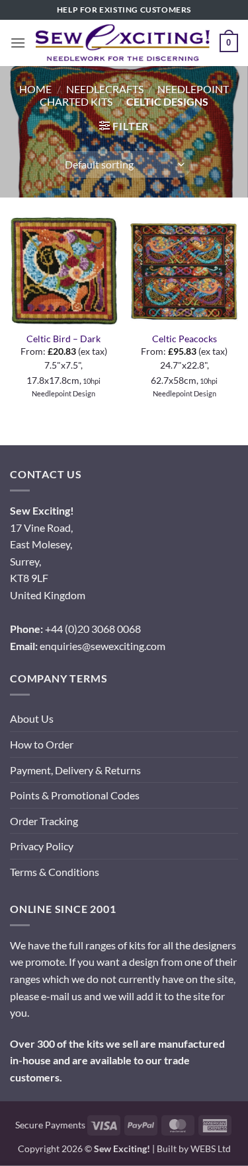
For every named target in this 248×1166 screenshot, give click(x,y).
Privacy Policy (41, 846)
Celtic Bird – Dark (63, 339)
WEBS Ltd (210, 1148)
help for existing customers (124, 10)
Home (35, 89)
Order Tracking (44, 821)
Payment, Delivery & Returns (75, 770)
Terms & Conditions (54, 871)
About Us (32, 718)
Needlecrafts (105, 89)
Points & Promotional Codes (75, 795)
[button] (18, 42)
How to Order (41, 744)
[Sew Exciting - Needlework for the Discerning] (123, 42)
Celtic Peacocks (184, 339)
